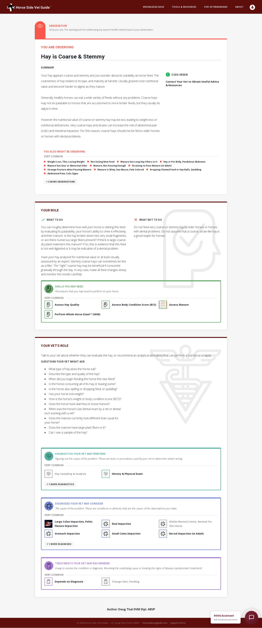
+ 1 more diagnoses (59, 544)
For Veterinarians (216, 6)
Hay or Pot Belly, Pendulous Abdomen (184, 161)
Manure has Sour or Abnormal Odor (67, 165)
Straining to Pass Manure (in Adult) (151, 165)
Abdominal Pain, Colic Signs (62, 173)
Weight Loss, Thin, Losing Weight (66, 161)
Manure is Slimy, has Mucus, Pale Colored (120, 169)
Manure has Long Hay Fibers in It (138, 161)
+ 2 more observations (60, 181)
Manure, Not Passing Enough (109, 165)
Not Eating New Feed (102, 161)
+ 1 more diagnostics (60, 484)
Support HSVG (178, 622)
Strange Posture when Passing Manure (69, 169)
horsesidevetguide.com (154, 622)
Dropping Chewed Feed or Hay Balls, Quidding (175, 169)
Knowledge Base (153, 6)
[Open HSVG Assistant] (251, 617)
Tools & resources (184, 6)
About (239, 6)
